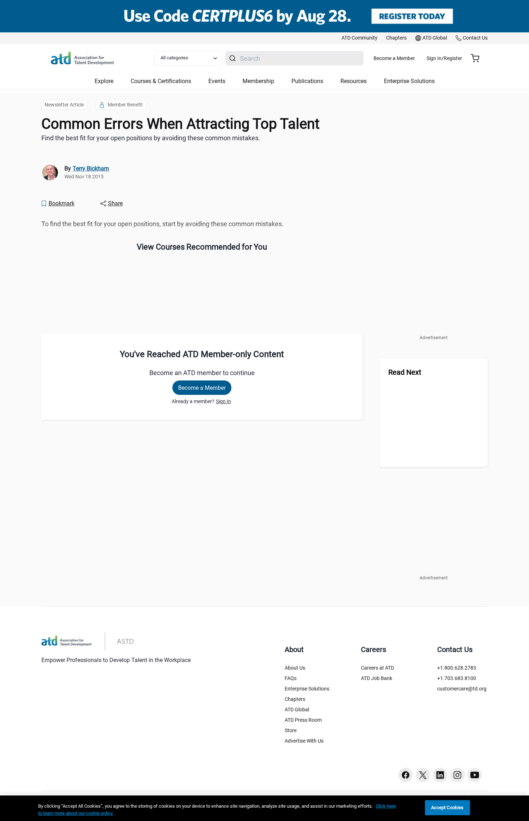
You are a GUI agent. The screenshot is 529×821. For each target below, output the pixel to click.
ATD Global (297, 709)
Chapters (295, 699)
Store (291, 730)
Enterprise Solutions (307, 689)
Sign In (223, 401)
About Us (295, 668)
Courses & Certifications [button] (161, 81)
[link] (359, 38)
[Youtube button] (474, 775)
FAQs (291, 678)
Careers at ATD (377, 668)
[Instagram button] (457, 775)
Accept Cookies (447, 807)
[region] (264, 808)
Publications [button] (307, 81)
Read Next (404, 372)
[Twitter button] (423, 775)
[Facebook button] (405, 775)
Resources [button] (353, 81)
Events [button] (216, 81)
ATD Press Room (303, 720)
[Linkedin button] (440, 775)
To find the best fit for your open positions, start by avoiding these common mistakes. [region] (162, 224)
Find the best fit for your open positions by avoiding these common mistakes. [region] (150, 138)
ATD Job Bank (376, 678)
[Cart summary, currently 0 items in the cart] (478, 58)
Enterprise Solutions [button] (409, 81)
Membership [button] (258, 81)
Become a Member (394, 58)
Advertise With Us (304, 741)
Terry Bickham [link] (91, 168)
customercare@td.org (462, 689)
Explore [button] (104, 81)
